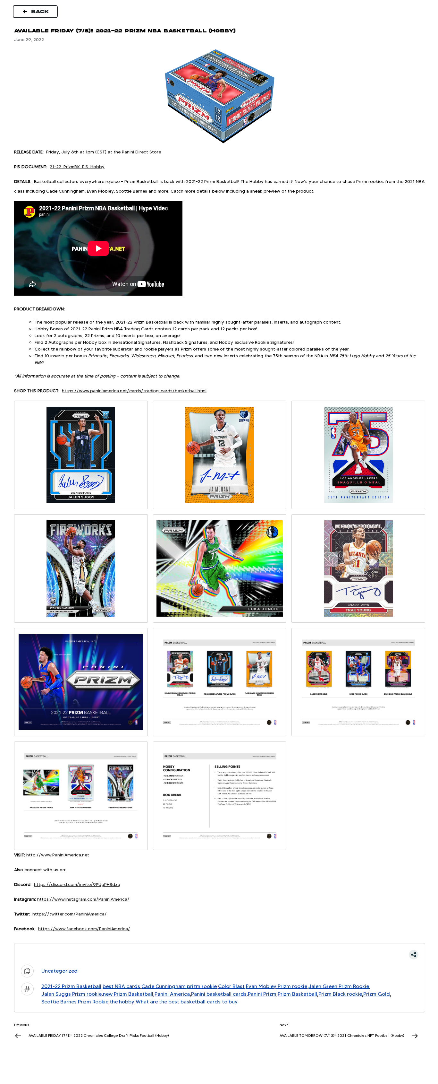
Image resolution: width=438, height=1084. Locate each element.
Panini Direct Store (141, 152)
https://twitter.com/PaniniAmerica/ (69, 914)
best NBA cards (121, 986)
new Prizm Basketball (128, 994)
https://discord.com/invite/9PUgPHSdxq (77, 884)
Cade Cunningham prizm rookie (179, 986)
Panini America (172, 994)
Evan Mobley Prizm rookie (276, 986)
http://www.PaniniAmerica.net (57, 855)
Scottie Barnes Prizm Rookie (74, 1002)
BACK (40, 11)
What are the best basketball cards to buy (187, 1002)
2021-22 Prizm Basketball (71, 986)
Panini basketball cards (219, 994)
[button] (219, 954)
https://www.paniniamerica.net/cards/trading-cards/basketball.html (134, 391)
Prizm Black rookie (340, 994)
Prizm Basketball (297, 994)
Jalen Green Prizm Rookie (338, 986)
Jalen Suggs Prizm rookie (71, 994)
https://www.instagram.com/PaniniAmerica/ (83, 899)
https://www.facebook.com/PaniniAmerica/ (84, 929)
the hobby (122, 1002)
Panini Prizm (262, 994)
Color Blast (231, 986)
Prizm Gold (376, 994)
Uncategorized (59, 971)
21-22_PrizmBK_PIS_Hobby (77, 166)
